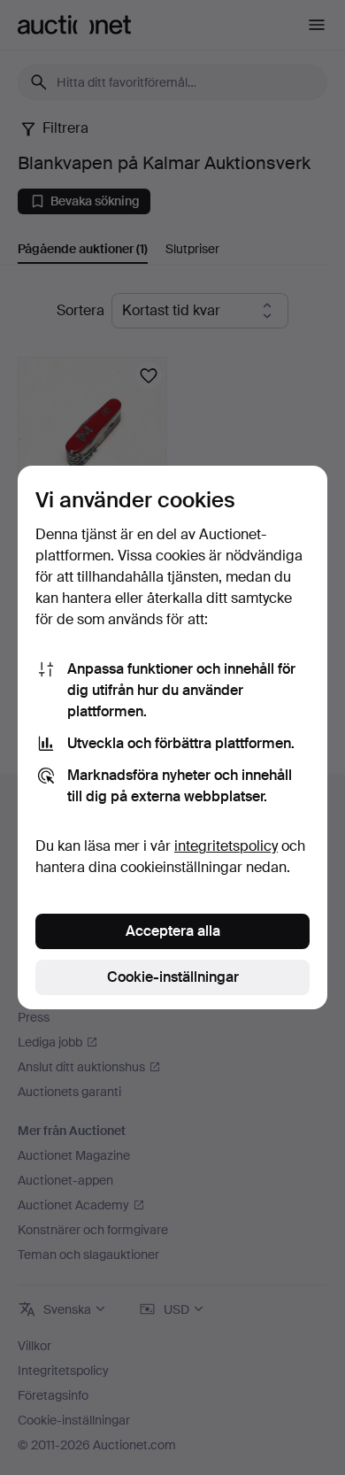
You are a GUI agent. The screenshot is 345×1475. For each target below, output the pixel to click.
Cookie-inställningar (173, 977)
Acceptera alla (173, 931)
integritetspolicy (226, 846)
